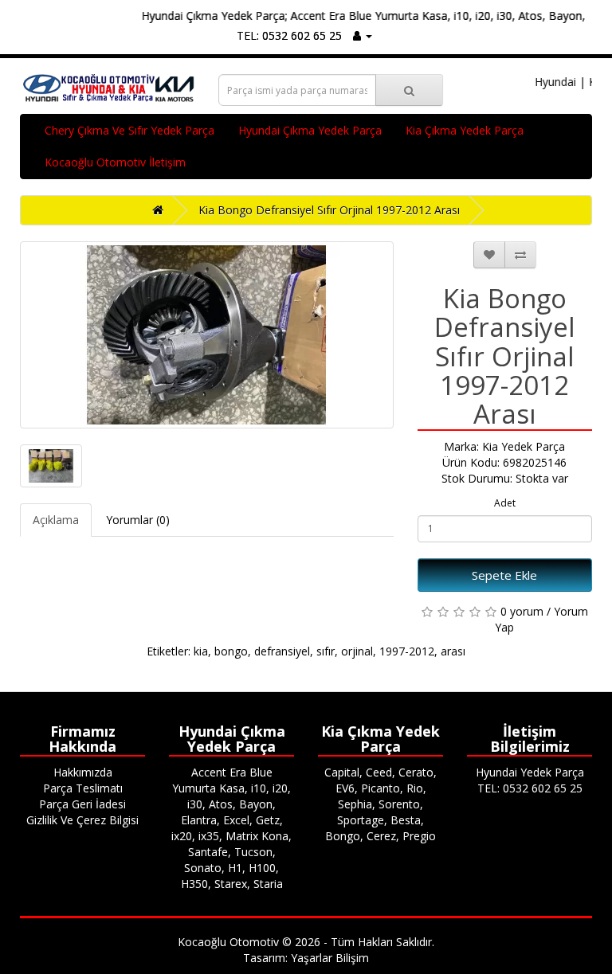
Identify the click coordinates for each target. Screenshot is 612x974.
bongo (231, 651)
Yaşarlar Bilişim (330, 957)
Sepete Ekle (504, 575)
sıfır (325, 651)
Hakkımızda (82, 772)
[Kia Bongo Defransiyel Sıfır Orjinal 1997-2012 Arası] (207, 334)
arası (453, 651)
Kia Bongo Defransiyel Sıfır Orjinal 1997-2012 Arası (329, 209)
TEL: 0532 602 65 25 (289, 35)
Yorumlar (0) (138, 519)
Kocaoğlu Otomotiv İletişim (115, 162)
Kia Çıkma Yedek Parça (465, 130)
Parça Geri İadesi (82, 804)
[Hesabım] (362, 35)
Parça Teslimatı (83, 788)
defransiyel (282, 651)
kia (201, 651)
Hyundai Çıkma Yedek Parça (310, 130)
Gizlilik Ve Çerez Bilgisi (82, 819)
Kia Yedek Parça (523, 446)
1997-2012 (406, 651)
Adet (505, 503)
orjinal (357, 651)
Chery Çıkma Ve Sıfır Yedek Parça (129, 130)
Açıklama (56, 519)
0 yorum (521, 611)
